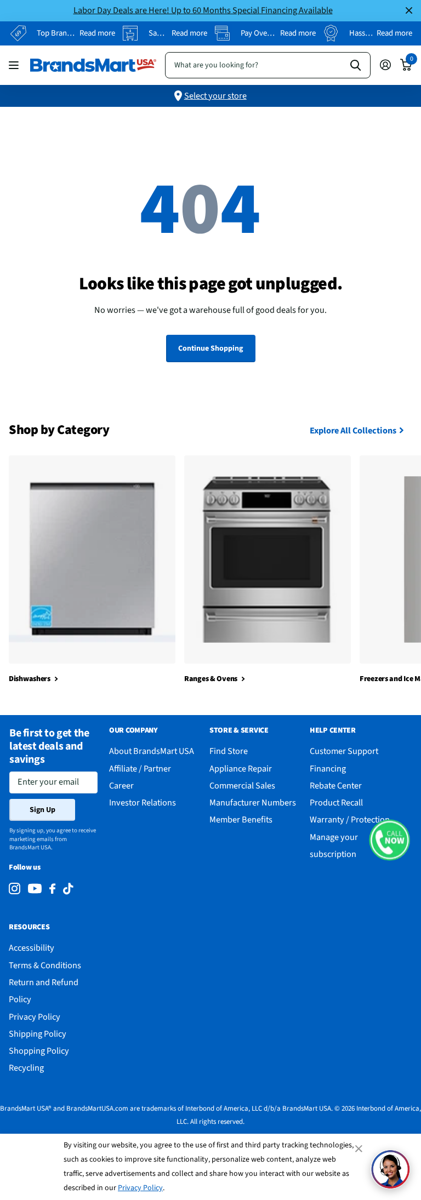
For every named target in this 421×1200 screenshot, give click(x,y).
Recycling (26, 1067)
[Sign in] (385, 65)
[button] (389, 840)
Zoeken (355, 65)
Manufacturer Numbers (252, 802)
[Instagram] (14, 889)
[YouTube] (35, 888)
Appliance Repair (240, 768)
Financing (328, 768)
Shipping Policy (37, 1033)
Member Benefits (240, 819)
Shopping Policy (39, 1050)
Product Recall (336, 802)
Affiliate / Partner (140, 768)
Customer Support (344, 751)
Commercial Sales (242, 785)
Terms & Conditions (45, 965)
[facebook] (52, 889)
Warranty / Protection (350, 819)
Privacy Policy (140, 1187)
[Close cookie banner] (359, 1148)
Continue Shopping (210, 348)
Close (409, 10)
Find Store (228, 751)
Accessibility (31, 947)
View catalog (15, 65)
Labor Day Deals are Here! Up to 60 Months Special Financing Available (203, 10)
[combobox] (268, 65)
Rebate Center (336, 785)
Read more (97, 33)
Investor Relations (142, 802)
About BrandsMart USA (151, 751)
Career (121, 785)
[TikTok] (68, 889)
